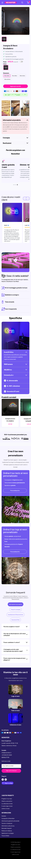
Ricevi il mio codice (23, 433)
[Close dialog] (30, 421)
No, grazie (23, 436)
